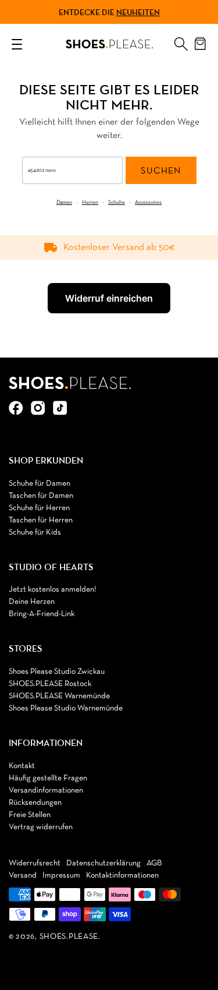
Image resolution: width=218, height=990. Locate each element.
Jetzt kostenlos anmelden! (52, 589)
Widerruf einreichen (109, 298)
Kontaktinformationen (122, 875)
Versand (23, 875)
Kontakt (22, 766)
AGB (154, 863)
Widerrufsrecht (34, 863)
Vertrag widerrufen (41, 827)
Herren (90, 202)
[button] (181, 41)
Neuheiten (138, 12)
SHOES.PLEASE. (70, 937)
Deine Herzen (32, 602)
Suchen (161, 171)
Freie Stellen (30, 815)
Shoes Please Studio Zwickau (57, 672)
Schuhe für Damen (39, 483)
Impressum (61, 875)
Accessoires (148, 202)
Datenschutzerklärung (103, 863)
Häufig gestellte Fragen (48, 778)
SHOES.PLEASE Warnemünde (59, 696)
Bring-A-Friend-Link (41, 614)
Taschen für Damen (41, 496)
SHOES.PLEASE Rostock (50, 684)
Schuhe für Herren (39, 508)
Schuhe (116, 202)
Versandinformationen (46, 790)
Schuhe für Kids (35, 532)
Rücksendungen (35, 803)
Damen (64, 202)
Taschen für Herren (41, 520)
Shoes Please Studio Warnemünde (66, 708)
